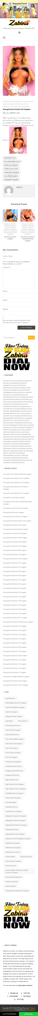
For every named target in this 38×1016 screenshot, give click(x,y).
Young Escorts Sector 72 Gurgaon (14, 563)
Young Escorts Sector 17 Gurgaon (14, 672)
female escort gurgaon (13, 761)
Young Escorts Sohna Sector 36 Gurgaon (17, 521)
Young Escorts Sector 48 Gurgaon (15, 601)
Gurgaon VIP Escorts (12, 775)
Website (5, 309)
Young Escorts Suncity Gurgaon (14, 497)
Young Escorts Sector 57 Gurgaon (14, 580)
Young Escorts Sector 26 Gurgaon (14, 651)
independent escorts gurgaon (15, 834)
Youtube (20, 999)
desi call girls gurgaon (13, 730)
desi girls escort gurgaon (14, 743)
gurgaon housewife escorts (14, 771)
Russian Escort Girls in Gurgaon (10, 227)
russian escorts (11, 865)
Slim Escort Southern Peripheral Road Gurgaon (28, 239)
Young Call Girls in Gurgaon (20, 106)
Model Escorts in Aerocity (23, 427)
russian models (11, 886)
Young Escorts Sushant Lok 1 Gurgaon (16, 493)
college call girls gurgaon (14, 716)
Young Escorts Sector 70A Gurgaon (15, 559)
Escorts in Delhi (9, 381)
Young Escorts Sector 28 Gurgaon (15, 647)
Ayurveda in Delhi (15, 432)
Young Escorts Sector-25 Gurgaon (15, 525)
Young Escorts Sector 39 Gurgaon (15, 609)
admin (7, 113)
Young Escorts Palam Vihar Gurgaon (15, 685)
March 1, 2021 (15, 113)
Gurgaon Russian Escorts (13, 460)
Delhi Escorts (15, 437)
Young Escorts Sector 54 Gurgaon (15, 588)
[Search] (19, 32)
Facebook (14, 993)
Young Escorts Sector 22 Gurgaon (14, 660)
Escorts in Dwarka (10, 383)
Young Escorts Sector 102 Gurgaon (15, 546)
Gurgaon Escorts (18, 441)
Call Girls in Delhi (17, 420)
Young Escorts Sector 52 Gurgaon (14, 592)
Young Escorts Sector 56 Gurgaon (14, 575)
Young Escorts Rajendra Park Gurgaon (16, 676)
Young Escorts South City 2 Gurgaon (15, 508)
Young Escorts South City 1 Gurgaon (15, 516)
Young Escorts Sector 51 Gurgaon (14, 596)
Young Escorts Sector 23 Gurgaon (14, 664)
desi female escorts (10, 158)
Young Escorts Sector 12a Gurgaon (15, 681)
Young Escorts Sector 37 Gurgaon (14, 630)
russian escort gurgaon (13, 861)
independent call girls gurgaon (15, 820)
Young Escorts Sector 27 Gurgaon (14, 643)
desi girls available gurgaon (15, 739)
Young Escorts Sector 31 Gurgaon (14, 639)
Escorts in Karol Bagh (22, 388)
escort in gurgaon (11, 757)
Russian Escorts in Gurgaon (14, 448)
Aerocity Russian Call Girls (14, 430)
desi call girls (22, 721)
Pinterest (27, 996)
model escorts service (13, 852)
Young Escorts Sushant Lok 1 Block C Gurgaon (16, 488)
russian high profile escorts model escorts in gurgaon (17, 871)
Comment (7, 267)
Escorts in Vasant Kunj (12, 390)
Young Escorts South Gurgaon (13, 512)
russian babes (10, 856)
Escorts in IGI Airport (23, 392)
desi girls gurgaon (12, 748)
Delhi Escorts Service (18, 409)
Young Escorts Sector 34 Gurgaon (15, 626)
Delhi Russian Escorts (19, 416)
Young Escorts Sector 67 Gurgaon (14, 567)
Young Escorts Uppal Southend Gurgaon (17, 474)
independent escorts (12, 829)
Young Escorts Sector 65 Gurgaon (14, 571)
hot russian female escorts (12, 161)
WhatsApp (29, 1014)
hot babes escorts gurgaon (14, 793)
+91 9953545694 (10, 1014)
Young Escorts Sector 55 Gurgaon (14, 584)
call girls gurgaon (11, 712)
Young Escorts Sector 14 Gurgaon (14, 668)
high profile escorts (12, 780)
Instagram (14, 996)
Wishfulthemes (30, 1010)
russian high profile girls (14, 877)
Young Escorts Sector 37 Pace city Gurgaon (18, 622)
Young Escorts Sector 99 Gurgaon (15, 542)
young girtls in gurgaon (11, 179)
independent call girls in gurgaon (16, 825)
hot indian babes (11, 802)
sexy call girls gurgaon (11, 176)
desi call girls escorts (13, 725)
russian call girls (26, 856)
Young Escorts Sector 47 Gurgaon (14, 605)
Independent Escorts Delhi (21, 411)
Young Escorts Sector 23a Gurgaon (15, 655)
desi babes (9, 721)
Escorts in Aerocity (24, 381)
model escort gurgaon (13, 843)
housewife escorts (11, 807)
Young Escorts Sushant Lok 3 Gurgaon (16, 478)
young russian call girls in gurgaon (17, 890)
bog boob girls (10, 698)
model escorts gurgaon (11, 165)
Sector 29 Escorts (18, 439)
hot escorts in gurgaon (13, 798)
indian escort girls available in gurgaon (18, 838)
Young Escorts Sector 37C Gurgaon (15, 617)
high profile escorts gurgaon (15, 784)
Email (5, 300)
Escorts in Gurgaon (11, 395)
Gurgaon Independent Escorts (15, 458)
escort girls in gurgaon (13, 752)
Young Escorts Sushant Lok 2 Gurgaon (16, 482)
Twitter (26, 993)
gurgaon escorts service (13, 766)
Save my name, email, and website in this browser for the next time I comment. (16, 321)
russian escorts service (11, 168)
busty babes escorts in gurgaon (16, 703)
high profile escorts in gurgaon (15, 789)
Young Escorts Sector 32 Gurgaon (14, 634)
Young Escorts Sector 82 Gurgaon (15, 550)
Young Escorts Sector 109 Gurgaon (15, 538)
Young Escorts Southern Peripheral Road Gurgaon (17, 503)
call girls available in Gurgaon (15, 707)
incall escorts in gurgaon (13, 811)
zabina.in (11, 1010)
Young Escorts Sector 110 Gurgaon (15, 533)
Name (5, 291)
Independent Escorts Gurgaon (15, 455)
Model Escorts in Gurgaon (12, 101)
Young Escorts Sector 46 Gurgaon (15, 613)
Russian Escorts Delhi (12, 413)
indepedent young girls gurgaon (16, 816)
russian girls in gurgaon (11, 172)
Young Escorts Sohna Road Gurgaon (15, 529)
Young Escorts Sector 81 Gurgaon (14, 554)
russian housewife (12, 881)
